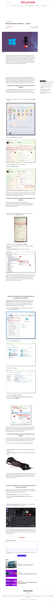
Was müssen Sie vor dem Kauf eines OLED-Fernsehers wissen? (46, 92)
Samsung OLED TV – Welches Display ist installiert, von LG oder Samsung (27, 583)
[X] (33, 27)
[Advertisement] (28, 14)
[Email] (35, 27)
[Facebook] (31, 27)
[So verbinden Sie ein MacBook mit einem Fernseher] (11, 573)
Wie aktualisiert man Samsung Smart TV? (25, 564)
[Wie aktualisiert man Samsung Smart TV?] (11, 564)
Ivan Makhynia (10, 26)
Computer (10, 21)
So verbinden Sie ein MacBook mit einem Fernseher (27, 573)
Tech (6, 21)
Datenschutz (28, 597)
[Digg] (37, 27)
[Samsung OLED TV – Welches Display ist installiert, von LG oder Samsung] (11, 582)
